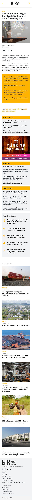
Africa (3, 321)
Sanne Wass (6, 47)
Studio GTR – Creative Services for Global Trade (13, 482)
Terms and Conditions (7, 485)
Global (4, 351)
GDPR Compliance (6, 489)
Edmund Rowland (11, 111)
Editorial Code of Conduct (8, 493)
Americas (4, 287)
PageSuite (10, 497)
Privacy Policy (5, 487)
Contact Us (4, 474)
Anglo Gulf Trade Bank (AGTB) (13, 109)
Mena (3, 11)
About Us (4, 472)
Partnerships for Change (7, 480)
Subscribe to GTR (6, 476)
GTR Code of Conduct (7, 491)
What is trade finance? (7, 478)
